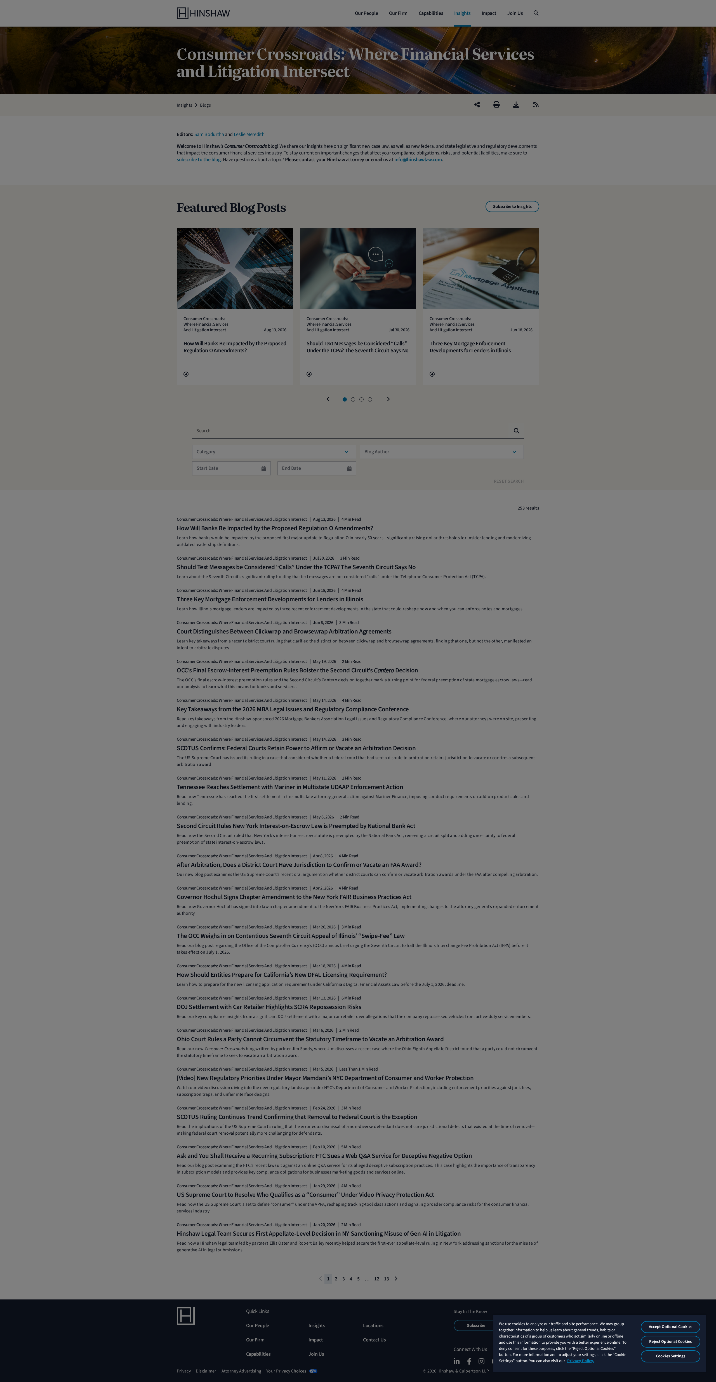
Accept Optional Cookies (670, 1327)
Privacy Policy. (580, 1361)
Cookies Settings (670, 1356)
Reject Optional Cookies (670, 1342)
